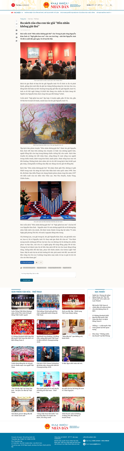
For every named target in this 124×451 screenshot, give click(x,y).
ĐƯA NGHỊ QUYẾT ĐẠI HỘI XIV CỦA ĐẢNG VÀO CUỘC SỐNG (74, 12)
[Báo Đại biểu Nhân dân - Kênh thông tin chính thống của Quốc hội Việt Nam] (62, 5)
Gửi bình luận (26, 280)
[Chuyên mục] (13, 5)
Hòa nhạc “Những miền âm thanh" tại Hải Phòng (101, 335)
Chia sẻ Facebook (28, 262)
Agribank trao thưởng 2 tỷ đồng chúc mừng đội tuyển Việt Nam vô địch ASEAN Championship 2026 (48, 339)
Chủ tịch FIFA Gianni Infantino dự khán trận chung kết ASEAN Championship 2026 (48, 365)
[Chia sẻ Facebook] (16, 30)
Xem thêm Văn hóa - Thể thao (26, 292)
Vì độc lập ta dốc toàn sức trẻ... (72, 363)
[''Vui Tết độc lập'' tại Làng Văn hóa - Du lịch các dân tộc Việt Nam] (22, 379)
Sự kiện (18, 12)
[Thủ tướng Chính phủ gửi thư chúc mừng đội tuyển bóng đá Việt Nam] (48, 301)
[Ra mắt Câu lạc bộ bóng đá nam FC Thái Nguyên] (73, 379)
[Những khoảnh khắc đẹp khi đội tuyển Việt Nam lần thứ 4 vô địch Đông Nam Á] (22, 327)
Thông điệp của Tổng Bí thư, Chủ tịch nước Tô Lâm (39, 12)
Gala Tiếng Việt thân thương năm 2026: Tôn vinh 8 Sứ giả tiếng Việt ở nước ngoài (21, 313)
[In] (36, 262)
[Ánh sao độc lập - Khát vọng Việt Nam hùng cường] (73, 301)
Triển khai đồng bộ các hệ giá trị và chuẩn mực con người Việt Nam (22, 365)
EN (111, 5)
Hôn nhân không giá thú (29, 267)
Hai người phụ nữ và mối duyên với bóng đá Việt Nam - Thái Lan (48, 390)
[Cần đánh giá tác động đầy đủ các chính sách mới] (22, 404)
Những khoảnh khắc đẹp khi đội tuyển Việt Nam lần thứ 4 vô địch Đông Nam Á (22, 338)
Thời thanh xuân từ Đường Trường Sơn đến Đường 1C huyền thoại (71, 415)
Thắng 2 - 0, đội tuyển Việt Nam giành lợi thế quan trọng (101, 327)
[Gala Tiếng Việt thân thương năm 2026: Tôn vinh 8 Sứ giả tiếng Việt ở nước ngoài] (22, 301)
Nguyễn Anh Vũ (67, 267)
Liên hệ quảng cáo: (89, 437)
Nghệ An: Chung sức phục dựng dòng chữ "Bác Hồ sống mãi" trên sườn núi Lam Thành (101, 298)
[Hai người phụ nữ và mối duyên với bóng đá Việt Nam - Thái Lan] (48, 379)
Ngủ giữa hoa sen (41, 267)
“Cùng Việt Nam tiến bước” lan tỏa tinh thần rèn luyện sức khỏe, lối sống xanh (47, 415)
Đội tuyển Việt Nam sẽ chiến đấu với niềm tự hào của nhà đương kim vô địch (101, 308)
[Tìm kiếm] (106, 5)
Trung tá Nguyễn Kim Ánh (54, 267)
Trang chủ (23, 19)
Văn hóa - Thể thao (33, 19)
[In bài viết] (16, 37)
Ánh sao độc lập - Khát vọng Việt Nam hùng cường (72, 312)
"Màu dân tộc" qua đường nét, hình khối (72, 337)
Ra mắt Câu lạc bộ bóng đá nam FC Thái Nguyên (73, 389)
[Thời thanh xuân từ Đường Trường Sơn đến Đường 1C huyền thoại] (73, 404)
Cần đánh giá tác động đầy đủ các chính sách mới (21, 414)
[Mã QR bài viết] (16, 41)
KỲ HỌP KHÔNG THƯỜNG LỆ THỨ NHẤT (105, 12)
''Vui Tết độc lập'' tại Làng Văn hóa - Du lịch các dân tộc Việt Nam (21, 390)
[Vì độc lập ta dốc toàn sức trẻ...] (73, 354)
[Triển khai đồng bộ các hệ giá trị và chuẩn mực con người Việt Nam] (22, 354)
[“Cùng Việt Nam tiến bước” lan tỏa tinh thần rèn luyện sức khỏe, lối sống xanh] (48, 404)
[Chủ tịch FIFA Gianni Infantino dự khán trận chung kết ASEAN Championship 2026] (48, 354)
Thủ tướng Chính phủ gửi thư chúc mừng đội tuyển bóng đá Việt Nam (47, 313)
